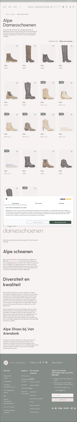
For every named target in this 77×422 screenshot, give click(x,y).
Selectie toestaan (37, 222)
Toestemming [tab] (15, 203)
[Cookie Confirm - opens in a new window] (65, 199)
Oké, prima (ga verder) (60, 222)
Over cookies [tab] (38, 203)
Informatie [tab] (61, 203)
